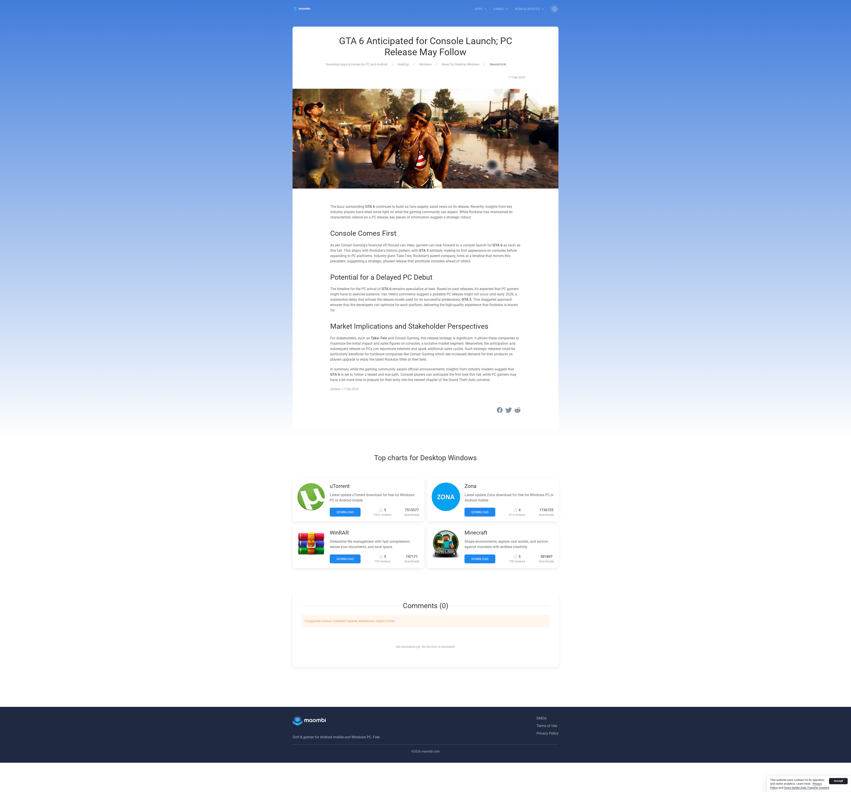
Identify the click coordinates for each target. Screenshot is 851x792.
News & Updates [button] (527, 9)
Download (345, 512)
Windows (425, 64)
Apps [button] (478, 9)
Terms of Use (547, 726)
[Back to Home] (301, 9)
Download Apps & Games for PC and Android (356, 64)
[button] (554, 9)
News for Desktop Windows (461, 64)
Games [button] (498, 9)
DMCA (542, 718)
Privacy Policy (547, 733)
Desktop (403, 64)
